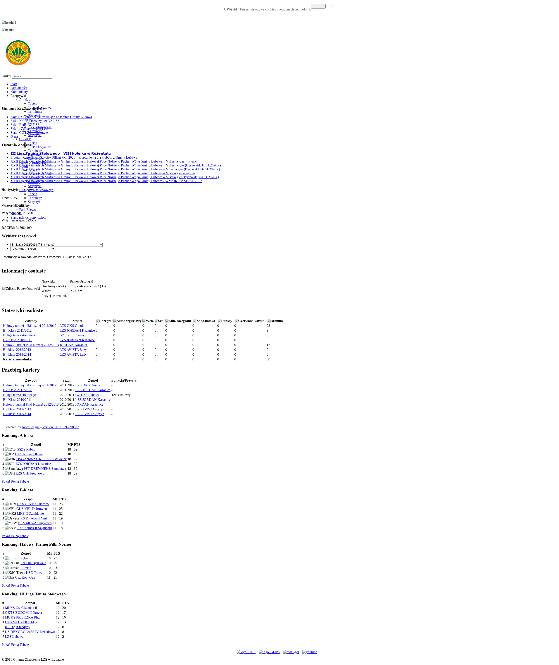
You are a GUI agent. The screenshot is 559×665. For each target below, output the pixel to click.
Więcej (330, 6)
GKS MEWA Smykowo (35, 523)
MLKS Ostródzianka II (21, 608)
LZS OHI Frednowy (30, 473)
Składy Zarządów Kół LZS (29, 128)
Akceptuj (318, 6)
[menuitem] (13, 84)
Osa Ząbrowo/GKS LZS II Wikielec (41, 459)
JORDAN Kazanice (74, 345)
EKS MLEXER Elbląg (21, 622)
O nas (14, 136)
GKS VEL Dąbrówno (31, 509)
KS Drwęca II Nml (33, 518)
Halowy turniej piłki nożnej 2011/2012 (29, 325)
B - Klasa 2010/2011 (17, 340)
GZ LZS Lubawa (72, 335)
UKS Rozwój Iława (29, 454)
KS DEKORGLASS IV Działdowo (30, 632)
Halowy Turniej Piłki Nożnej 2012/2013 (31, 345)
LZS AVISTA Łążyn (74, 349)
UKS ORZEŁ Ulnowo (33, 504)
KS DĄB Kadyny (17, 627)
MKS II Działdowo (30, 513)
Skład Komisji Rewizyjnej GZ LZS (35, 121)
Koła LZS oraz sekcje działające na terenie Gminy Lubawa (51, 117)
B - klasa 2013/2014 (17, 354)
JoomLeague (31, 427)
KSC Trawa (34, 572)
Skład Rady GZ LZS (25, 125)
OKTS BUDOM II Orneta (23, 612)
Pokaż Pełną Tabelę (15, 481)
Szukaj (6, 76)
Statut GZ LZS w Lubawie (29, 132)
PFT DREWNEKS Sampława (45, 468)
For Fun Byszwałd (33, 563)
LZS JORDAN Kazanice (77, 330)
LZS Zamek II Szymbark (34, 528)
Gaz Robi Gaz (25, 577)
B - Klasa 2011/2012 (17, 330)
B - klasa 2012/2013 (17, 349)
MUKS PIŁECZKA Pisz (22, 617)
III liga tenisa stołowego (19, 335)
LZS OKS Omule (72, 325)
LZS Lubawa (14, 636)
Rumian (25, 568)
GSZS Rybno (26, 449)
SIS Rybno (21, 558)
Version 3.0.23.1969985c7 (60, 427)
